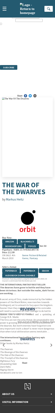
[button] (3, 345)
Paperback (29, 270)
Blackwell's (27, 241)
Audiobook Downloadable (20, 275)
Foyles (32, 246)
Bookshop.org (13, 246)
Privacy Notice (7, 55)
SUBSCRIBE (8, 67)
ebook (45, 270)
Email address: (7, 20)
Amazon (9, 241)
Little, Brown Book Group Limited (36, 48)
